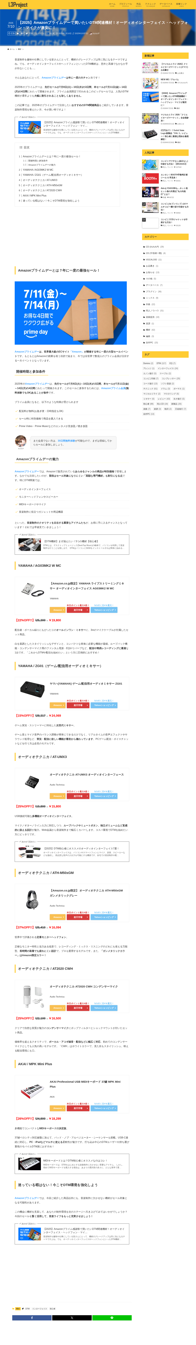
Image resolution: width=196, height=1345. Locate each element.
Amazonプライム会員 (113, 388)
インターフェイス (41, 33)
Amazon (57, 610)
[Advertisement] (72, 237)
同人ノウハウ (155, 310)
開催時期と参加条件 (38, 160)
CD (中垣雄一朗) (156, 253)
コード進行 (150, 383)
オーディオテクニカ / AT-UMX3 (40, 180)
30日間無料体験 (66, 440)
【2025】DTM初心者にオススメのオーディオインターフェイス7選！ (81, 848)
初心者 (52, 33)
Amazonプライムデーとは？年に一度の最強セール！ (52, 156)
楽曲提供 (152, 317)
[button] (32, 1317)
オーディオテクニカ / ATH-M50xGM (42, 185)
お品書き (152, 266)
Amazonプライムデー (54, 77)
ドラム (165, 389)
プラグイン (153, 291)
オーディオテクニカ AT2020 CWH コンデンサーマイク (84, 986)
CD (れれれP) (155, 246)
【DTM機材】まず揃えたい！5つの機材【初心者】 (71, 541)
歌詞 (168, 409)
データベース (154, 285)
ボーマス (179, 389)
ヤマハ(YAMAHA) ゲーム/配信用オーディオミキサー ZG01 (86, 683)
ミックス (152, 298)
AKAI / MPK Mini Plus (34, 195)
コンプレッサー (171, 378)
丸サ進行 (179, 399)
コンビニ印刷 (150, 378)
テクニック (150, 389)
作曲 (150, 304)
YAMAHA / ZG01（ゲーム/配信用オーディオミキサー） (53, 175)
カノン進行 (149, 373)
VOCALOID (154, 259)
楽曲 (146, 409)
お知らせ (152, 272)
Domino (148, 363)
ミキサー (148, 399)
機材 (22, 33)
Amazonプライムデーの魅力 (42, 165)
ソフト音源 (167, 383)
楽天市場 (78, 610)
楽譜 (150, 323)
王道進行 (180, 409)
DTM (31, 33)
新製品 (176, 404)
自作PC (152, 342)
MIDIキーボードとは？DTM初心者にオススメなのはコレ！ (75, 1160)
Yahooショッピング (104, 610)
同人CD (162, 404)
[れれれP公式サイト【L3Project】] (17, 4)
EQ (172, 363)
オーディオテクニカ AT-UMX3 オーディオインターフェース (87, 774)
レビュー (164, 399)
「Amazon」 (77, 351)
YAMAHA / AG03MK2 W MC (38, 169)
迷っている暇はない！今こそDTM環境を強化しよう (51, 200)
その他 (151, 278)
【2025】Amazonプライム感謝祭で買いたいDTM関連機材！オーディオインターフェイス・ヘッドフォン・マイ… (83, 124)
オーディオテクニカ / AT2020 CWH (42, 190)
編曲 (150, 336)
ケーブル (165, 373)
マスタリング (171, 394)
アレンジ (148, 368)
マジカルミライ (151, 394)
